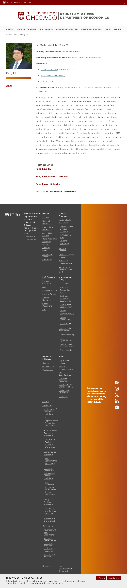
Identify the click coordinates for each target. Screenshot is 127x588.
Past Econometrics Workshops (51, 460)
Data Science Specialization (66, 305)
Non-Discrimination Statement (65, 568)
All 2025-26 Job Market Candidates (56, 191)
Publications (47, 370)
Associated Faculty (47, 234)
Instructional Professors (47, 228)
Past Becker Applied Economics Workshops (50, 443)
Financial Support (50, 290)
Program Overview (46, 282)
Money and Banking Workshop (48, 502)
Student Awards (66, 264)
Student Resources (64, 242)
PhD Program (46, 29)
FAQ (44, 309)
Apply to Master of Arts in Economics (67, 229)
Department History (64, 361)
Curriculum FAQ (67, 314)
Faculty (45, 217)
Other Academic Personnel (49, 240)
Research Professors (47, 222)
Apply (44, 287)
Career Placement (47, 304)
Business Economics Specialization (66, 298)
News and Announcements (66, 367)
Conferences (47, 526)
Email (9, 85)
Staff (44, 251)
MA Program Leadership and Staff (65, 269)
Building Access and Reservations (66, 385)
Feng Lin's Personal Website (52, 176)
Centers (45, 363)
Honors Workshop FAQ (66, 318)
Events (117, 29)
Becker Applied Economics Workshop (50, 433)
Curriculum (64, 283)
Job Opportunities (65, 373)
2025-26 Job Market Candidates (47, 256)
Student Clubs (66, 350)
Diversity (46, 566)
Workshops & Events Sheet (49, 519)
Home (8, 35)
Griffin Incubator (49, 366)
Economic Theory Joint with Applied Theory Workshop (49, 473)
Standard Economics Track (65, 290)
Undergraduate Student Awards (67, 345)
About (108, 29)
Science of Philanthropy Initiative (49, 554)
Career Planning (67, 335)
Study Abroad (66, 323)
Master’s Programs (26, 29)
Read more (114, 578)
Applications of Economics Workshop (50, 411)
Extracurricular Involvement (65, 329)
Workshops (47, 405)
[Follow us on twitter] (117, 396)
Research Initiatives (91, 29)
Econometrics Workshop (50, 453)
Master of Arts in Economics (66, 221)
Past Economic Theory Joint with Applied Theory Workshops (50, 488)
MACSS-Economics (63, 249)
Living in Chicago (66, 254)
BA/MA (63, 310)
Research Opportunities (66, 339)
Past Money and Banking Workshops (50, 511)
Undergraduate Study (67, 29)
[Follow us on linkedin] (117, 402)
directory (16, 35)
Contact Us (63, 396)
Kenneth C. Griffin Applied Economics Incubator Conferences (50, 543)
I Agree (101, 578)
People (10, 29)
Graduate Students (46, 246)
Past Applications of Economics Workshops (51, 422)
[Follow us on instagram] (117, 390)
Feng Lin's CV (43, 169)
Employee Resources (63, 379)
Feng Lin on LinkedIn (48, 184)
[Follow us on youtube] (117, 408)
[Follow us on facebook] (117, 383)
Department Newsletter (64, 391)
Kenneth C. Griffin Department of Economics (32, 216)
